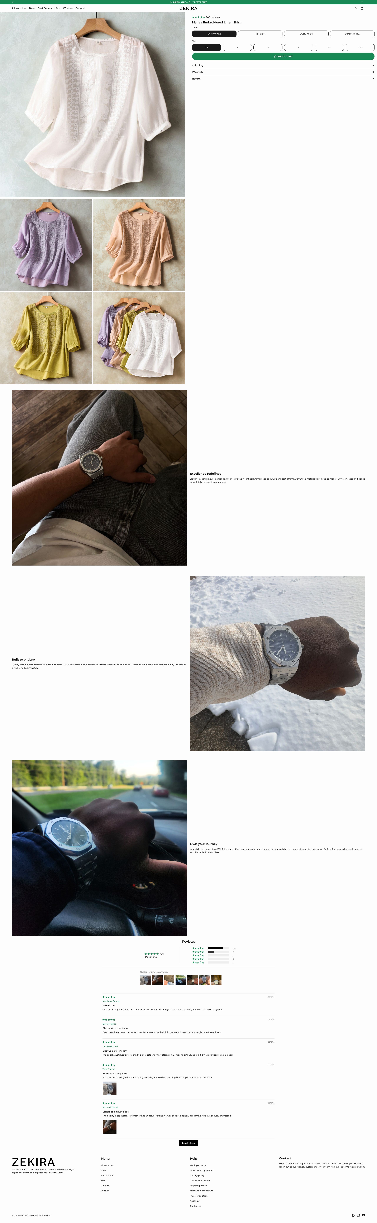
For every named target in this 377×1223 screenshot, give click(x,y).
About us (194, 1201)
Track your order (198, 1165)
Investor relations (199, 1196)
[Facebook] (353, 1215)
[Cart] (362, 8)
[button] (199, 17)
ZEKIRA (31, 1215)
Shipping (197, 65)
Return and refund (200, 1180)
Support (105, 1190)
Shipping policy (198, 1185)
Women (105, 1185)
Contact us (195, 1206)
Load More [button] (188, 1143)
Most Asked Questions (202, 1170)
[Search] (356, 8)
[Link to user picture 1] (109, 1088)
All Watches (107, 1165)
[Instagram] (358, 1215)
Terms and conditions (201, 1190)
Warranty (197, 72)
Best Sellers (107, 1175)
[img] (108, 997)
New (103, 1170)
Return (196, 78)
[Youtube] (363, 1215)
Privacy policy (197, 1175)
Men (103, 1180)
